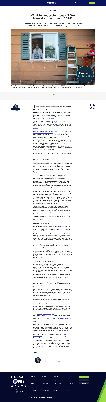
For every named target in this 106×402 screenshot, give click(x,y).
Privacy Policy (68, 390)
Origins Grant (56, 380)
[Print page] (94, 108)
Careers (32, 383)
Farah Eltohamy (48, 359)
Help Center (33, 386)
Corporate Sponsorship (58, 383)
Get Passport (45, 383)
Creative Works (57, 386)
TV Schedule (44, 376)
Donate (91, 2)
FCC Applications (69, 383)
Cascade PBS (36, 397)
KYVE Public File (68, 380)
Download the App (46, 390)
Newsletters (84, 380)
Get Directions (19, 392)
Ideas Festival (56, 376)
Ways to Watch (45, 386)
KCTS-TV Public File (69, 376)
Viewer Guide (45, 380)
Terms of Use (68, 386)
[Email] (91, 108)
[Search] (75, 3)
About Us (33, 376)
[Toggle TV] (25, 7)
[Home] (19, 380)
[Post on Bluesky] (94, 105)
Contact (32, 380)
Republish (92, 111)
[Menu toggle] (12, 3)
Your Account (33, 390)
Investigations (53, 10)
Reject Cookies (84, 383)
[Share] (91, 105)
